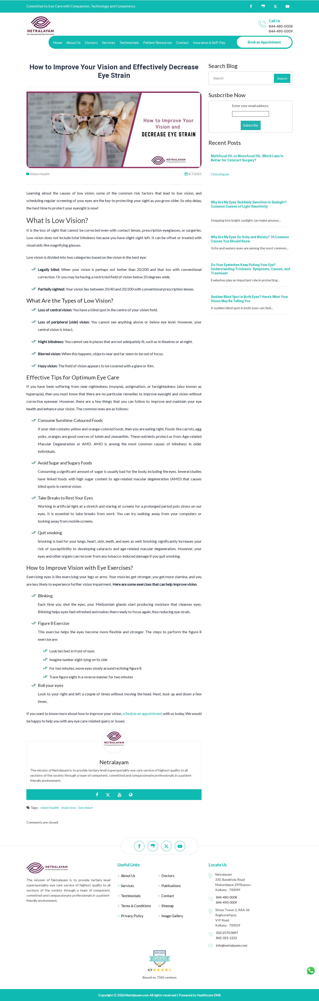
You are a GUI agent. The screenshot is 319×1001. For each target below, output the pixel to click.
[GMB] (263, 6)
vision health (49, 808)
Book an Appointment (264, 42)
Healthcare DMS (209, 995)
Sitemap (167, 906)
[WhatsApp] (310, 970)
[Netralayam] (40, 25)
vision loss (68, 808)
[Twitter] (275, 6)
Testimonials (129, 42)
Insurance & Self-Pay (209, 42)
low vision (85, 808)
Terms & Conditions (136, 906)
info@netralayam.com (231, 945)
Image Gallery (172, 916)
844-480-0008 (281, 26)
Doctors (91, 42)
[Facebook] (251, 6)
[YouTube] (287, 6)
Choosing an (220, 174)
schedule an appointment (142, 713)
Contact (182, 42)
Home (57, 42)
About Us (73, 42)
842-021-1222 (226, 938)
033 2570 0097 (227, 933)
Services (108, 42)
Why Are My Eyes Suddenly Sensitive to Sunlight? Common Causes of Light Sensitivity (249, 204)
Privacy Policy (132, 916)
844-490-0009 (281, 31)
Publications (171, 886)
